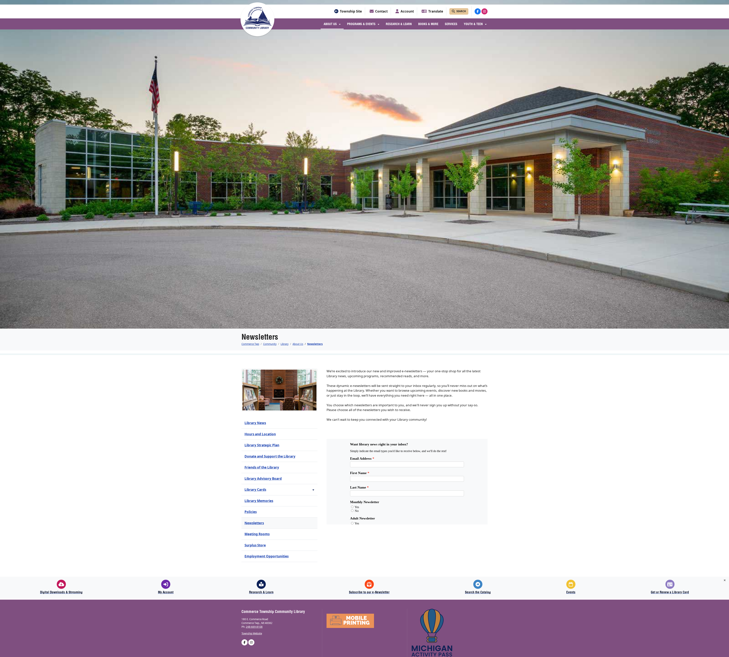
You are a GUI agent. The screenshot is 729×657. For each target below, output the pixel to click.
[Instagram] (484, 11)
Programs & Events (361, 24)
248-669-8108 (254, 627)
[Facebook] (478, 11)
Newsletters (315, 344)
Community (270, 344)
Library (285, 344)
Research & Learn (399, 24)
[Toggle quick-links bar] (724, 580)
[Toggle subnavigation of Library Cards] (313, 490)
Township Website (251, 633)
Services (451, 24)
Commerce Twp (250, 344)
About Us (331, 24)
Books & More (428, 24)
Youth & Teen (474, 24)
